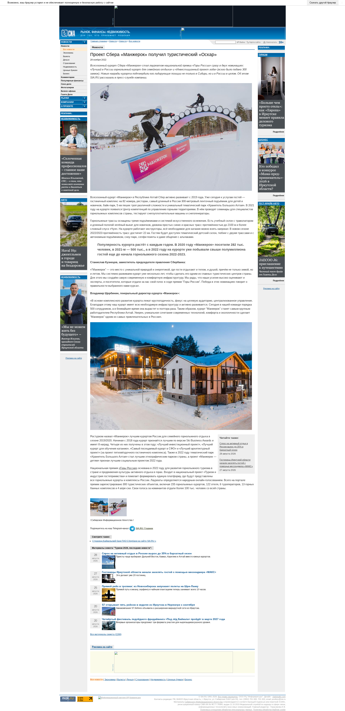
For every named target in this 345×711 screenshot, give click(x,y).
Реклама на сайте (74, 358)
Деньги (66, 60)
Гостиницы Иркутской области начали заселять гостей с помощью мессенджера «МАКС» (236, 463)
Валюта (66, 56)
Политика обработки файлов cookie (269, 709)
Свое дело (66, 84)
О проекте (67, 106)
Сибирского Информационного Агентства (204, 702)
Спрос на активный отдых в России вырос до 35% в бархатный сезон (234, 446)
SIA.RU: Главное (144, 528)
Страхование (69, 63)
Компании (67, 102)
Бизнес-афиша (68, 91)
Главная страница (99, 41)
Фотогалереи (67, 87)
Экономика (68, 53)
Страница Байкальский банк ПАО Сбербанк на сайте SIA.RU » (124, 541)
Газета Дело (67, 94)
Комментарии (67, 77)
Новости (113, 41)
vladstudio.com (279, 697)
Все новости (134, 41)
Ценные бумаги (70, 70)
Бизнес (66, 74)
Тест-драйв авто (269, 203)
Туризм (263, 54)
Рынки (65, 98)
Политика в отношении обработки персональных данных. (226, 709)
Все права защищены (228, 697)
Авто (64, 200)
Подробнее (278, 132)
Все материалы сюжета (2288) (105, 634)
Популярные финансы (72, 81)
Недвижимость (70, 67)
